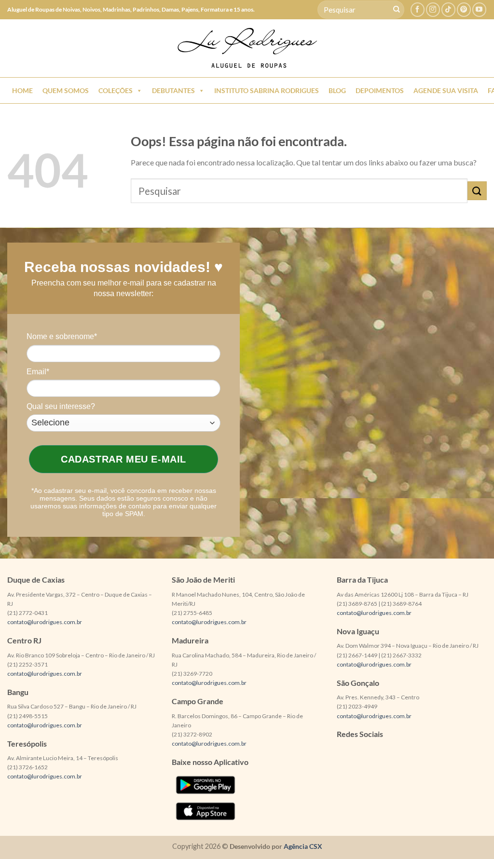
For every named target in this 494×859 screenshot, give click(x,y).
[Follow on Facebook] (418, 9)
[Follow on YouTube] (479, 9)
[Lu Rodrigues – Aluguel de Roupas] (247, 48)
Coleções (115, 90)
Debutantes (173, 90)
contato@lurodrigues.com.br (44, 622)
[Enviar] (396, 9)
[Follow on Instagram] (433, 9)
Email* (38, 372)
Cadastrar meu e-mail (123, 459)
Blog (337, 90)
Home (22, 90)
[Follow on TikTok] (448, 9)
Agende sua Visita (445, 90)
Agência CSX (303, 846)
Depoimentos (380, 90)
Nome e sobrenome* (62, 336)
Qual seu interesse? (61, 406)
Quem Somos (65, 90)
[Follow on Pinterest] (464, 9)
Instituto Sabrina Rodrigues (266, 90)
